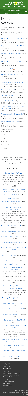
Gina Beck (4, 135)
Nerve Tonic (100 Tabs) (11, 195)
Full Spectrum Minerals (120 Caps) (11, 74)
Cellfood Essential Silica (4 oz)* (11, 231)
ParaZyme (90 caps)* (7, 95)
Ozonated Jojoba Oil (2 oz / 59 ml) (14, 320)
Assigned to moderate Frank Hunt (11, 61)
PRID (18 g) (11, 198)
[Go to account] (19, 6)
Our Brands (6, 371)
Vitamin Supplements (8, 379)
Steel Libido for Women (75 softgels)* (14, 356)
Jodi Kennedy (5, 141)
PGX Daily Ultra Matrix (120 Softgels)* (14, 345)
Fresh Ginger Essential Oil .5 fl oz (13, 303)
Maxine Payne (5, 131)
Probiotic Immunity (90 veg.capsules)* (12, 114)
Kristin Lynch (5, 148)
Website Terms (7, 365)
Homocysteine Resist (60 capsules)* (13, 309)
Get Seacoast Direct (14, 10)
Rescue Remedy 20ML (12, 261)
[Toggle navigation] (24, 6)
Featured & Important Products (11, 375)
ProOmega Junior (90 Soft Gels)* (12, 298)
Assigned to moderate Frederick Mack (12, 38)
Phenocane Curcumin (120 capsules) (14, 350)
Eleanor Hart (5, 145)
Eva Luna (3, 138)
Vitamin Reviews (7, 385)
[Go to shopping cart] (14, 6)
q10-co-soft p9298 (7, 69)
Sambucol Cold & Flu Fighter (13, 173)
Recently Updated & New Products (12, 373)
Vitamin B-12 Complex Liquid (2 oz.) (12, 242)
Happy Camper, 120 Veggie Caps (11, 225)
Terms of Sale (6, 363)
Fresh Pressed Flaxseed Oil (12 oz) (11, 201)
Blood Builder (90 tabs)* (11, 264)
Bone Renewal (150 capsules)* (10, 236)
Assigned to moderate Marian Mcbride (12, 46)
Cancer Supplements (8, 381)
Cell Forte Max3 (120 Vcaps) (11, 314)
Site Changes (6, 383)
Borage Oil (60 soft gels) (8, 255)
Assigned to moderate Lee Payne (11, 53)
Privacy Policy (6, 366)
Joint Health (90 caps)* (8, 90)
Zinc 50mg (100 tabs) (7, 101)
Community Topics (8, 376)
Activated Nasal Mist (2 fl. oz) (10, 121)
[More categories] (26, 11)
